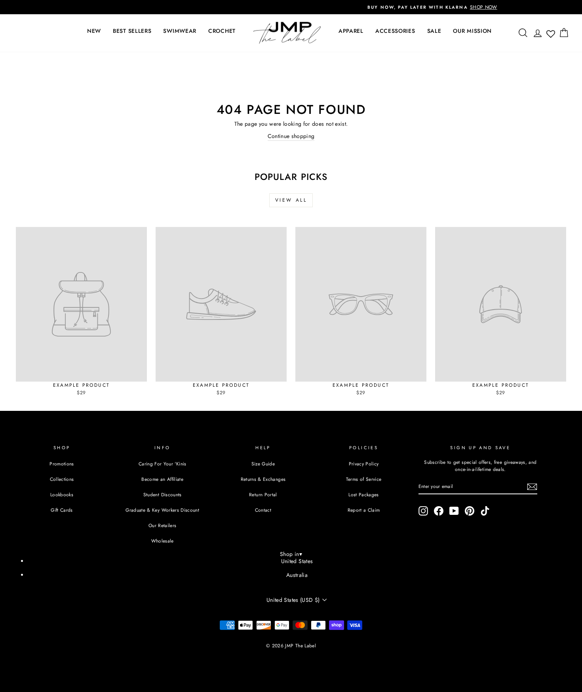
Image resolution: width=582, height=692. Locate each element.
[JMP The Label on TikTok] (485, 511)
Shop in (291, 554)
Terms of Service (364, 479)
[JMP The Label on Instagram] (423, 511)
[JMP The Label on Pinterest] (469, 511)
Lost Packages (363, 494)
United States (297, 561)
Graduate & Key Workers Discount (162, 510)
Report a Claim (364, 510)
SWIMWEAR (179, 31)
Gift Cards (62, 510)
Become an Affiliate (162, 479)
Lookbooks (61, 494)
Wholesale (162, 540)
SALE (434, 31)
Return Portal (263, 494)
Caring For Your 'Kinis (162, 463)
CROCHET (222, 31)
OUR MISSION (472, 31)
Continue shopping (291, 136)
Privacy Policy (364, 463)
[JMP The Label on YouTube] (454, 511)
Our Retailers (162, 525)
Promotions (61, 463)
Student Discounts (162, 494)
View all (291, 200)
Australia (297, 575)
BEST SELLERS (132, 31)
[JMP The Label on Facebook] (438, 511)
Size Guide (263, 463)
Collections (62, 479)
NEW (94, 31)
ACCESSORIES (395, 31)
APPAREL (351, 31)
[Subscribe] (532, 487)
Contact (263, 510)
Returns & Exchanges (263, 479)
